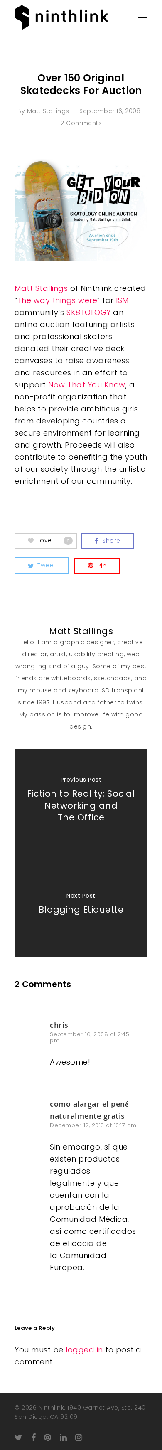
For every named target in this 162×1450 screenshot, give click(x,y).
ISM (122, 300)
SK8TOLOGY (88, 312)
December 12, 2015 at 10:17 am (93, 1125)
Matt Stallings (48, 111)
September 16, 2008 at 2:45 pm (89, 1037)
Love (53, 540)
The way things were (57, 300)
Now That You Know (86, 384)
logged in (84, 1349)
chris (59, 1025)
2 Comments (81, 123)
